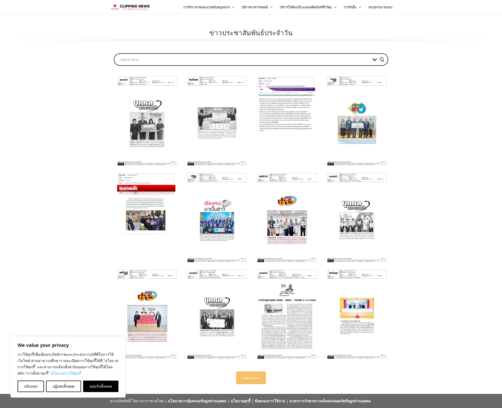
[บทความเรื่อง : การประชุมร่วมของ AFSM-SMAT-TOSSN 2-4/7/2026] (286, 314)
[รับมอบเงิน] (146, 120)
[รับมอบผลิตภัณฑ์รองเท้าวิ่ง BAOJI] (146, 314)
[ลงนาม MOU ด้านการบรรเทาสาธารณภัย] (216, 120)
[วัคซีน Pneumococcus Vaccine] (355, 314)
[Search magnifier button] (382, 59)
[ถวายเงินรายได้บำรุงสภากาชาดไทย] (146, 217)
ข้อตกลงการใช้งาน (270, 400)
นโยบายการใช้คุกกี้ (65, 373)
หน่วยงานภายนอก (380, 7)
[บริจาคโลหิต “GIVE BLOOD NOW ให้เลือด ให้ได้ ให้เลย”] (286, 217)
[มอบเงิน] (355, 120)
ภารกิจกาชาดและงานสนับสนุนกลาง (206, 7)
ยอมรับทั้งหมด (101, 386)
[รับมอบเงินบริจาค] (216, 314)
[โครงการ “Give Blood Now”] (355, 217)
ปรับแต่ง (30, 386)
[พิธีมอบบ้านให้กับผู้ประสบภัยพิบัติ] (286, 120)
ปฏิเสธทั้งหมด (64, 386)
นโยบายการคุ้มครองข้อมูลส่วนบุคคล (197, 400)
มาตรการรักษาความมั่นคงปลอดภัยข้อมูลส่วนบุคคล (330, 400)
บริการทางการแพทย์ (255, 7)
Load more (251, 377)
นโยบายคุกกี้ (240, 400)
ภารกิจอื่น (350, 7)
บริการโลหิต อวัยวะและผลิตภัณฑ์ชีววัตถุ (306, 7)
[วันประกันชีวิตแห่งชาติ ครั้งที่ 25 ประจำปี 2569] (216, 217)
